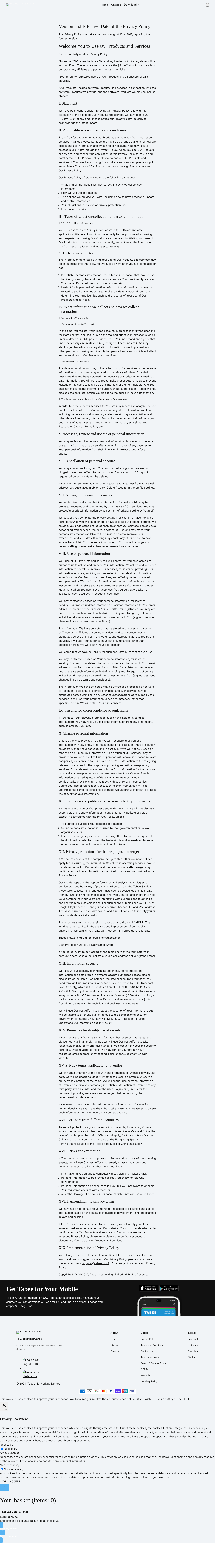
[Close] (4, 1487)
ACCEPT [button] (184, 1399)
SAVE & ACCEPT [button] (10, 1481)
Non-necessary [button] (9, 1465)
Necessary (10, 1448)
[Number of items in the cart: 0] (207, 5)
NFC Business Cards (29, 1338)
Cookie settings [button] (165, 1399)
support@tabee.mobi (95, 1263)
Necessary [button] (6, 1444)
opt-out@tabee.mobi (82, 487)
